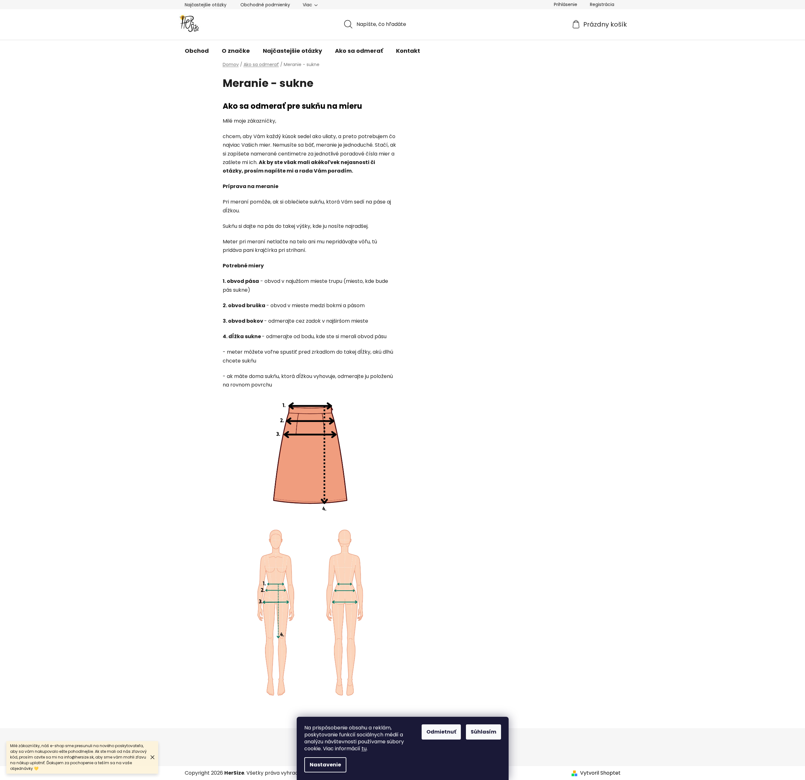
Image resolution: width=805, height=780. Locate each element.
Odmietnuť (441, 731)
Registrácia (602, 4)
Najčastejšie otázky (205, 5)
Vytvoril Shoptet (600, 773)
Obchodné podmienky (265, 5)
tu (364, 748)
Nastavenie (325, 764)
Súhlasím (483, 731)
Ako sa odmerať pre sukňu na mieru (292, 106)
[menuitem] (196, 51)
